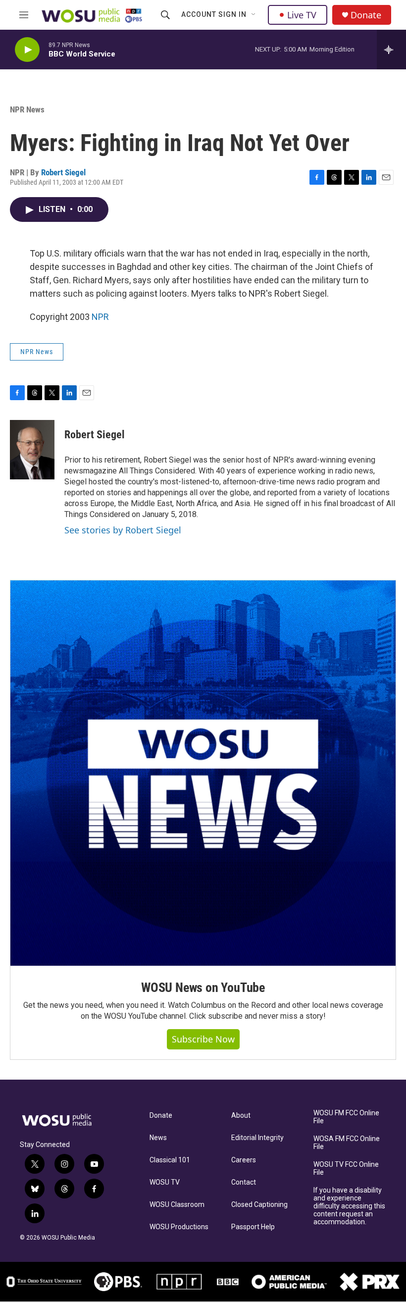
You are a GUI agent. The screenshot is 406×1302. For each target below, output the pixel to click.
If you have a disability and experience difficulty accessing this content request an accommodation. (349, 1206)
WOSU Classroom (177, 1204)
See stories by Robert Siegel (122, 530)
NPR (100, 317)
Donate (366, 15)
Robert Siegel (63, 172)
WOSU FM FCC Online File (346, 1117)
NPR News (27, 109)
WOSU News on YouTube (203, 987)
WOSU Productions (179, 1227)
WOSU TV (165, 1182)
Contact (243, 1182)
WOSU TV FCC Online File (346, 1168)
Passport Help (253, 1227)
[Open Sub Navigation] (254, 15)
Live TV (301, 15)
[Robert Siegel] (32, 449)
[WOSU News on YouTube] (203, 773)
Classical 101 (170, 1160)
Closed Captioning (259, 1204)
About (241, 1115)
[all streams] (391, 49)
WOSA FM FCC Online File (346, 1142)
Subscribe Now (203, 1039)
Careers (243, 1160)
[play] (27, 49)
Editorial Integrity (257, 1138)
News (158, 1138)
